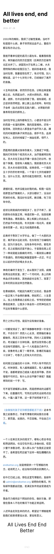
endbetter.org (10, 464)
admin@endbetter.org (18, 481)
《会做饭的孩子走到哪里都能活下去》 (23, 409)
